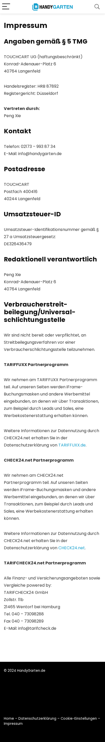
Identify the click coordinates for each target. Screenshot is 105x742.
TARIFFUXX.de (72, 445)
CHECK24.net (71, 548)
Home (9, 718)
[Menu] (6, 7)
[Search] (97, 7)
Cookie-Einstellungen (79, 718)
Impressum (13, 723)
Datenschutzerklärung (37, 718)
